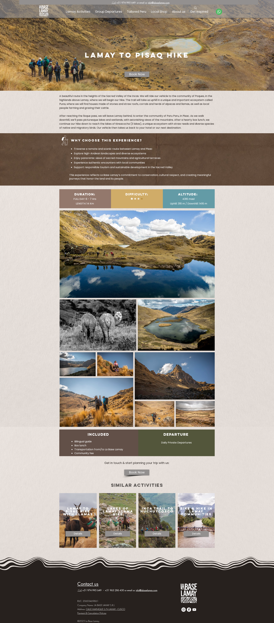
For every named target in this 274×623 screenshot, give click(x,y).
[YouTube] (194, 609)
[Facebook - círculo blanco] (189, 609)
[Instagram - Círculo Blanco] (183, 609)
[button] (199, 11)
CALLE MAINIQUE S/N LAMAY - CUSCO (105, 609)
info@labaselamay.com (159, 2)
